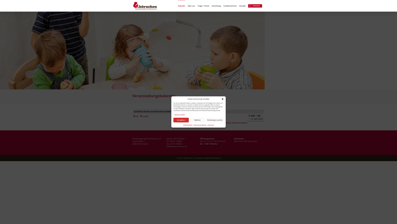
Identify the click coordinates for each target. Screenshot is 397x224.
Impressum (210, 125)
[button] (223, 99)
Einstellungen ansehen (214, 120)
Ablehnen (197, 120)
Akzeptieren (181, 120)
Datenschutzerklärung (200, 125)
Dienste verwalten (179, 114)
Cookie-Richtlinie (188, 125)
